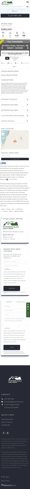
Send (11, 347)
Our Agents (12, 239)
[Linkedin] (7, 433)
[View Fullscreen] (3, 138)
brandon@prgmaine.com (14, 402)
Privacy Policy (13, 179)
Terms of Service (18, 353)
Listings (8, 209)
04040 (11, 211)
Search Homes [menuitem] (6, 422)
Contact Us (6, 239)
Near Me (16, 11)
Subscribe (12, 288)
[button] (27, 7)
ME (13, 209)
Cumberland (19, 209)
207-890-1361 (16, 15)
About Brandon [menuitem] (7, 419)
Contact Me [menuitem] (5, 425)
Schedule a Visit (20, 301)
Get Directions (15, 159)
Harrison (5, 211)
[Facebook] (3, 433)
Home (3, 209)
